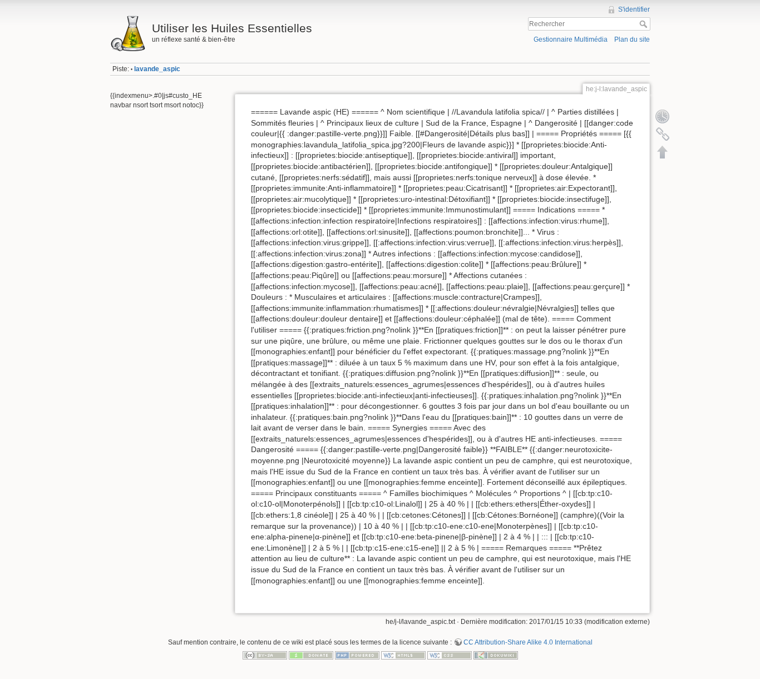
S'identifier (634, 9)
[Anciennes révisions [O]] (663, 116)
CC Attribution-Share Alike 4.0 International (528, 642)
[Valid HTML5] (403, 655)
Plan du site (632, 39)
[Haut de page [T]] (663, 152)
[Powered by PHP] (357, 655)
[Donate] (311, 655)
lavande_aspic (157, 69)
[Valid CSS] (449, 655)
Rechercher (644, 24)
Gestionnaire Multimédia (571, 39)
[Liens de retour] (663, 134)
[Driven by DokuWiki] (495, 655)
